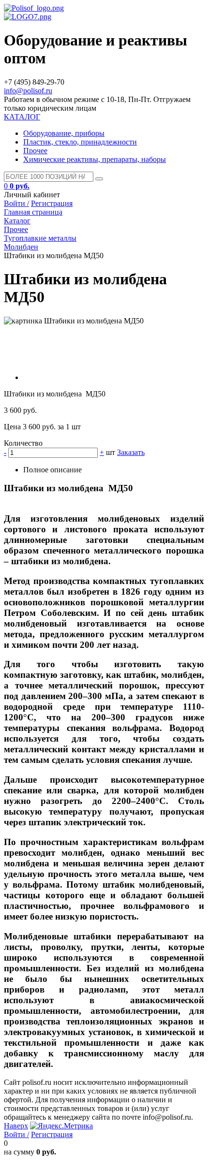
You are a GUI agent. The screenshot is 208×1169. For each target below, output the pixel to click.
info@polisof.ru (28, 91)
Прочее (35, 150)
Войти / (16, 203)
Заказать (131, 452)
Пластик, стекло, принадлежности (80, 142)
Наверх (16, 1126)
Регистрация (52, 203)
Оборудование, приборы (63, 133)
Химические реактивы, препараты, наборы (94, 159)
